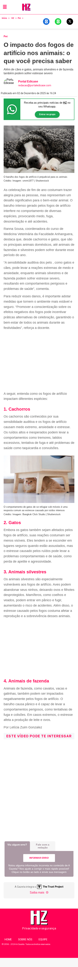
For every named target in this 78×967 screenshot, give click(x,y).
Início (4, 18)
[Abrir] (5, 7)
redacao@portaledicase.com (34, 85)
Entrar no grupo (47, 114)
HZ (12, 18)
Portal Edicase (28, 81)
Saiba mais (37, 892)
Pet (19, 18)
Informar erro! (39, 858)
